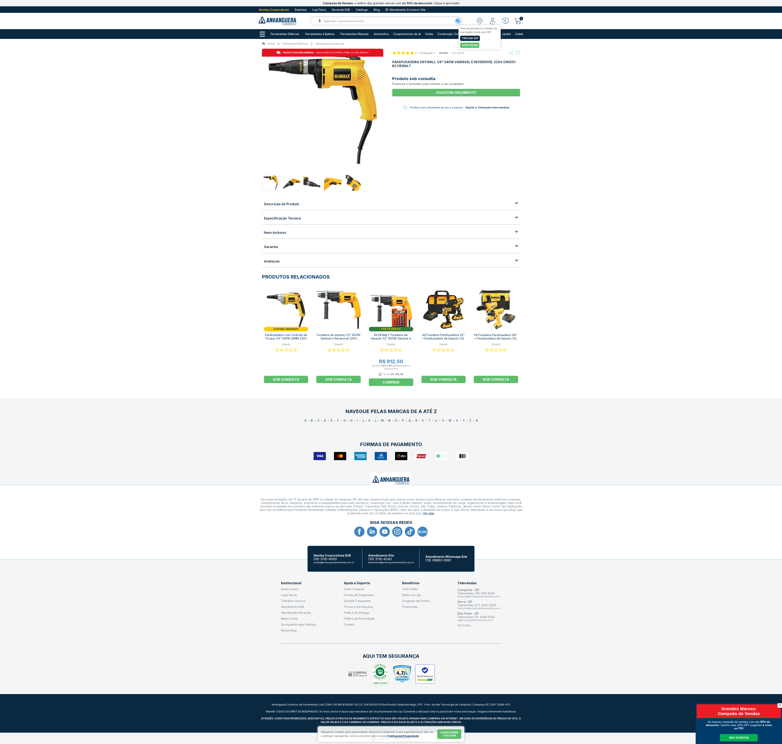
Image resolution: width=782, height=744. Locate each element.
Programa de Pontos (416, 601)
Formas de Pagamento (359, 595)
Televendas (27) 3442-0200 (476, 605)
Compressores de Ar (407, 34)
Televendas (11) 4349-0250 (476, 617)
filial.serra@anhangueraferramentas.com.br (479, 608)
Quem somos (290, 589)
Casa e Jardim (501, 34)
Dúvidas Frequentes (357, 601)
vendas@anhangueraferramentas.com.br (333, 562)
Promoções (410, 606)
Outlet (519, 34)
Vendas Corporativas (274, 9)
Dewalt (443, 52)
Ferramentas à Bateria (319, 34)
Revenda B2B (341, 9)
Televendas (467, 583)
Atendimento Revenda (296, 612)
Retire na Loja (411, 595)
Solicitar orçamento (456, 92)
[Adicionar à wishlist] (518, 53)
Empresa (300, 9)
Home (271, 43)
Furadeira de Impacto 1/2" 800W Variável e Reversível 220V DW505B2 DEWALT (338, 338)
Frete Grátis (410, 589)
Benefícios (411, 583)
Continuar (470, 45)
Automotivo (381, 34)
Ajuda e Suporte (357, 583)
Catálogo (362, 9)
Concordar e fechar (449, 734)
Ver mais (428, 513)
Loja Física (319, 9)
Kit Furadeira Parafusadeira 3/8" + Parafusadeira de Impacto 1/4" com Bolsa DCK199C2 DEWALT (496, 338)
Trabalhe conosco (293, 601)
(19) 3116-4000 (325, 559)
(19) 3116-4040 (380, 559)
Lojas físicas (289, 595)
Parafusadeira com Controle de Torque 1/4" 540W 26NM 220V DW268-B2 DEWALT (286, 338)
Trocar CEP (470, 38)
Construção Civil (448, 34)
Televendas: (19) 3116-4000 (476, 593)
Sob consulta (286, 379)
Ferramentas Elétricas (285, 34)
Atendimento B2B (292, 606)
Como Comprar (354, 589)
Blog (377, 9)
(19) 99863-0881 (438, 560)
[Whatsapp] (511, 53)
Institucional (291, 583)
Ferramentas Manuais (354, 34)
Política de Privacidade (359, 618)
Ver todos (464, 625)
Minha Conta (289, 618)
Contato (349, 624)
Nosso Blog (289, 630)
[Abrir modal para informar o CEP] (479, 21)
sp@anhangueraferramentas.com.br (475, 620)
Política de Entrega (356, 612)
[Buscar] (458, 21)
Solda (429, 34)
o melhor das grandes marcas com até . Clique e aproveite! (391, 3)
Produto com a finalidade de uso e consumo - (459, 107)
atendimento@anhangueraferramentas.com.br (391, 562)
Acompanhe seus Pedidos (298, 624)
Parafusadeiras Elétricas (329, 43)
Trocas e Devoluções (358, 606)
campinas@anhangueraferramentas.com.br (479, 596)
